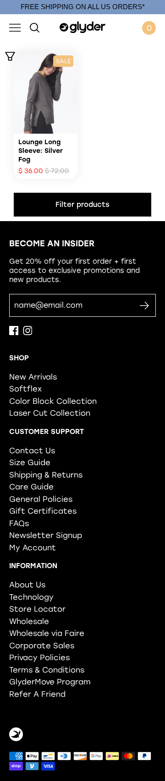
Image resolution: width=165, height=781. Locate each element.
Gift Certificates (43, 510)
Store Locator (37, 608)
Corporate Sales (41, 645)
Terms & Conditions (46, 669)
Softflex (25, 388)
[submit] (144, 305)
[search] (34, 28)
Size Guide (29, 462)
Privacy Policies (39, 657)
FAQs (19, 523)
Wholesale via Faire (46, 633)
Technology (31, 597)
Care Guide (31, 486)
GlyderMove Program (50, 681)
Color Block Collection (53, 401)
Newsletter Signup (45, 535)
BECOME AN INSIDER (51, 243)
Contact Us (32, 450)
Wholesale (29, 621)
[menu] (15, 28)
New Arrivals (33, 376)
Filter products (82, 205)
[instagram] (27, 333)
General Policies (40, 499)
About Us (27, 584)
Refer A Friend (37, 694)
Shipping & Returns (45, 474)
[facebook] (13, 333)
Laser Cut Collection (49, 413)
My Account (32, 547)
